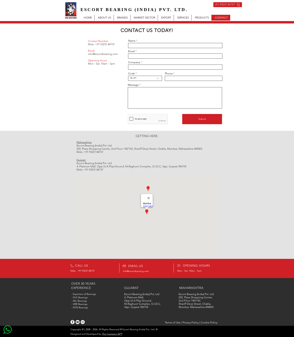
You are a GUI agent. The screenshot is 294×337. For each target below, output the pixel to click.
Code (131, 73)
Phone (169, 73)
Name (131, 40)
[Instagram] (83, 322)
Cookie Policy (209, 322)
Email (131, 51)
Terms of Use (173, 322)
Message (133, 85)
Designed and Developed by (96, 333)
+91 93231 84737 (105, 44)
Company (134, 62)
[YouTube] (78, 322)
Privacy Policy (191, 322)
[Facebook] (72, 322)
